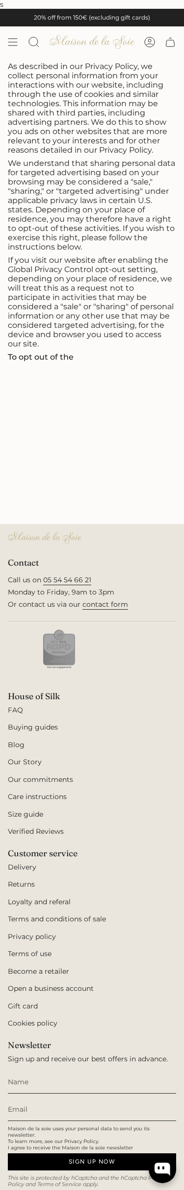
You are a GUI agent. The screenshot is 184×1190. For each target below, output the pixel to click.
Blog (16, 744)
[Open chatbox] (162, 1169)
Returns (21, 884)
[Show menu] (13, 42)
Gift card (23, 1006)
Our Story (25, 761)
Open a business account (51, 988)
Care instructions (37, 796)
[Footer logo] (44, 538)
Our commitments (40, 779)
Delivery (22, 867)
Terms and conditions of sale (57, 919)
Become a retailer (38, 971)
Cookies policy (32, 1023)
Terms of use (30, 953)
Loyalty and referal (39, 901)
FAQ (15, 710)
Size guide (25, 814)
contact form (105, 604)
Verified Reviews (36, 831)
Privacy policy (32, 936)
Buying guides (33, 727)
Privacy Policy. (81, 1141)
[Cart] (170, 42)
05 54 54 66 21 (67, 579)
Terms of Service (59, 1184)
